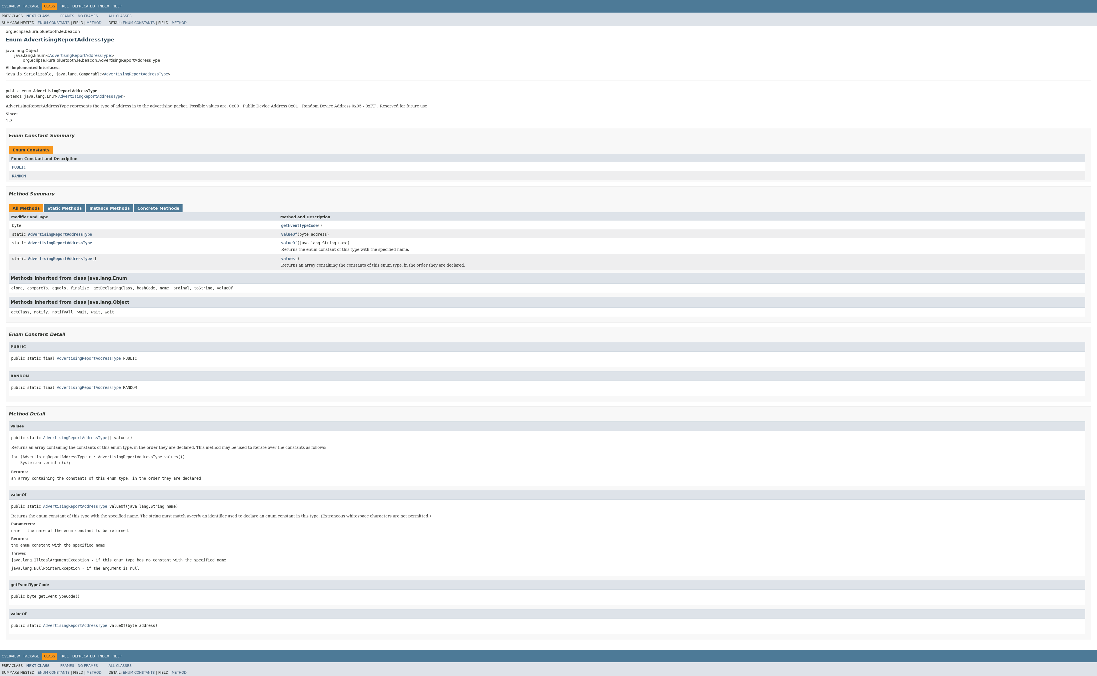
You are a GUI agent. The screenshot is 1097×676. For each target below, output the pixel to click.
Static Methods (64, 208)
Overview (11, 6)
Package (31, 6)
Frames (67, 16)
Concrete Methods (158, 208)
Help (117, 6)
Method (94, 23)
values (288, 258)
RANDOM (19, 176)
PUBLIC (19, 167)
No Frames (88, 16)
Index (103, 6)
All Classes (120, 16)
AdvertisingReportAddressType (80, 55)
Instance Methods (109, 208)
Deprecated (83, 6)
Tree (64, 6)
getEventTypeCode (299, 225)
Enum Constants (54, 23)
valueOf (289, 234)
